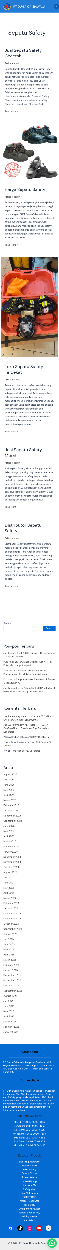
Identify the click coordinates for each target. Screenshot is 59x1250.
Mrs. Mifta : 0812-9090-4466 (29, 1145)
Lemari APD (29, 1185)
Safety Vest (29, 1189)
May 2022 (8, 1011)
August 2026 (10, 774)
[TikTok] (20, 1228)
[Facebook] (11, 1228)
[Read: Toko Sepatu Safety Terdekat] (29, 306)
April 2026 (8, 795)
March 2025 (9, 841)
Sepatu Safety (29, 1165)
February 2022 (11, 1026)
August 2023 (10, 934)
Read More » (11, 111)
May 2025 (8, 831)
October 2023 (11, 923)
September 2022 (12, 990)
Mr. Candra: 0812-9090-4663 (29, 1126)
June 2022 (8, 1006)
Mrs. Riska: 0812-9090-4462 (29, 1137)
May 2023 (8, 949)
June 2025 (9, 826)
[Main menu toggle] (56, 6)
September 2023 (12, 929)
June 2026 (9, 784)
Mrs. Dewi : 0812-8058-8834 (29, 1141)
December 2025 (12, 815)
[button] (52, 1243)
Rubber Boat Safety (29, 1212)
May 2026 (8, 790)
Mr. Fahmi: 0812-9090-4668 (29, 1129)
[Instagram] (29, 1228)
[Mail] (48, 1228)
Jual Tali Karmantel (28, 719)
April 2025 (8, 836)
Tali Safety (29, 1204)
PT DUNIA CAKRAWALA (29, 7)
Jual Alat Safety (29, 1193)
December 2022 (12, 975)
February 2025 (11, 846)
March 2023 (9, 959)
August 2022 (10, 996)
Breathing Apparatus (30, 1161)
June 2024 (9, 882)
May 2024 (8, 887)
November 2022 (12, 980)
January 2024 (10, 908)
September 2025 (12, 820)
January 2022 (10, 1032)
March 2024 (9, 898)
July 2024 (8, 877)
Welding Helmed (29, 1216)
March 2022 (9, 1021)
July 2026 (8, 779)
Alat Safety (29, 1220)
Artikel (8, 63)
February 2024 (11, 903)
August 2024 (10, 872)
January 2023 (10, 970)
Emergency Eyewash (29, 1208)
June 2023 (9, 944)
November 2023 (12, 918)
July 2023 (8, 939)
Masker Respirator (29, 1200)
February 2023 (11, 965)
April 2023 (8, 954)
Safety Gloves (29, 1173)
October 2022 (11, 985)
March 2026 (9, 800)
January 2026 (10, 810)
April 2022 (8, 1016)
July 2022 (8, 1001)
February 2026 (11, 805)
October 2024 (11, 867)
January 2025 (10, 851)
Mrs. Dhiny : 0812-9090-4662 (29, 1122)
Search (7, 623)
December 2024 (12, 857)
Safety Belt (29, 1197)
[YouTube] (39, 1228)
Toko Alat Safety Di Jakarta (34, 737)
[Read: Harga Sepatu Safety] (29, 151)
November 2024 (12, 862)
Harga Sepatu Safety (25, 189)
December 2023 (12, 913)
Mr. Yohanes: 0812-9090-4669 (29, 1133)
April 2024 (8, 892)
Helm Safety (29, 1169)
